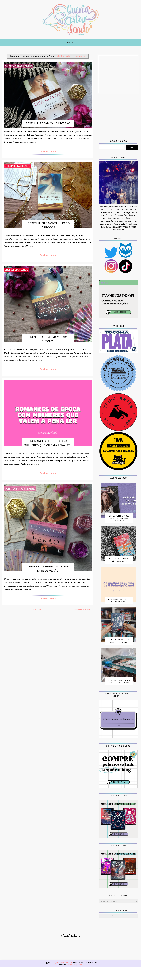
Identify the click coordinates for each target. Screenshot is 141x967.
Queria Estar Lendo (63, 962)
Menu (71, 42)
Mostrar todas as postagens (71, 56)
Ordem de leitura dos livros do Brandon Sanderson (119, 518)
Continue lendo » (48, 151)
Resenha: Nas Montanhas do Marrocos (49, 225)
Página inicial (38, 609)
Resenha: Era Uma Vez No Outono (48, 339)
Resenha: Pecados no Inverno (47, 123)
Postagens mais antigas (83, 609)
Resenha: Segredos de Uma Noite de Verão (48, 568)
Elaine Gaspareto (74, 965)
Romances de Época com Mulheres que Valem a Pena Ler (47, 443)
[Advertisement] (118, 74)
